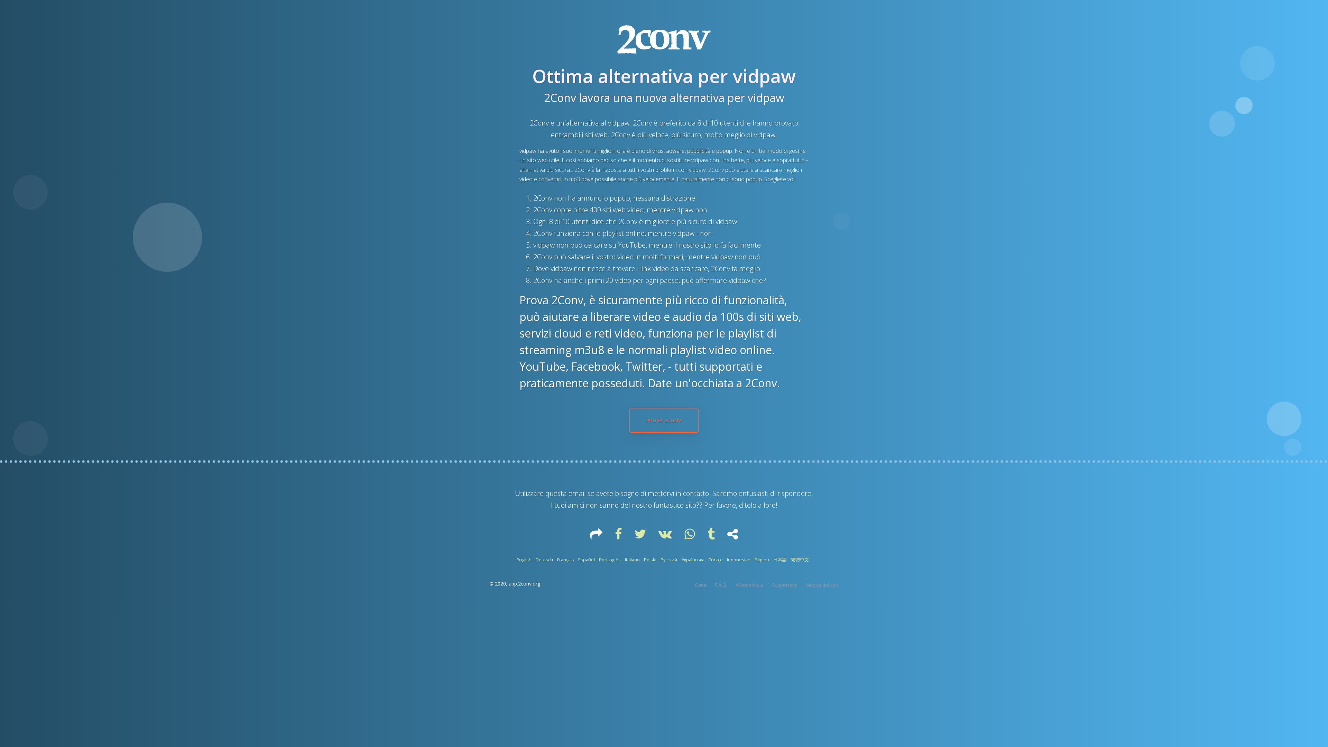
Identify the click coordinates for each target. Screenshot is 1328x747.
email (577, 493)
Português (610, 559)
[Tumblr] (712, 536)
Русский (669, 559)
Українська (692, 559)
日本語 (780, 559)
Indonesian (738, 559)
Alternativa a (750, 585)
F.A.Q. (720, 585)
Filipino (762, 559)
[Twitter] (641, 536)
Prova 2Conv (664, 420)
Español (586, 559)
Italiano (632, 559)
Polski (650, 559)
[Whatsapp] (690, 536)
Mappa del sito (822, 585)
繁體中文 (800, 559)
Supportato (784, 585)
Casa (700, 585)
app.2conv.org (524, 583)
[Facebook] (619, 536)
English (524, 559)
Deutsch (544, 559)
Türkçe (716, 559)
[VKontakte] (666, 536)
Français (565, 559)
